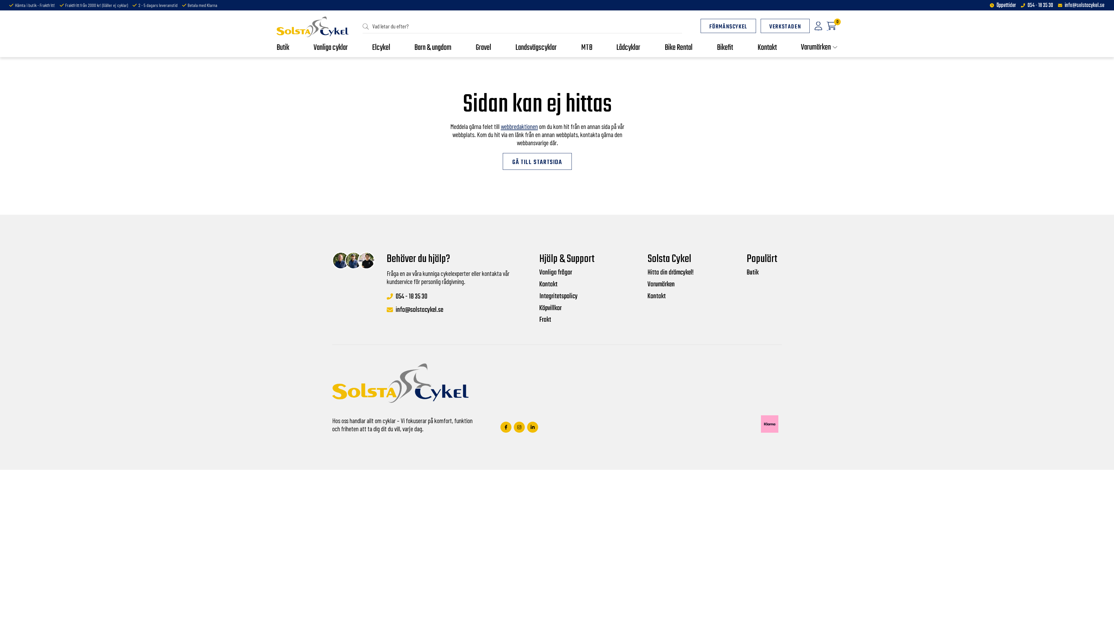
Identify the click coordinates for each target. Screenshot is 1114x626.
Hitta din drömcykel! (671, 272)
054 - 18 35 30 (1040, 5)
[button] (367, 26)
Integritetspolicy (558, 296)
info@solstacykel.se (1084, 5)
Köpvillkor (550, 308)
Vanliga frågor (555, 272)
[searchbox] (524, 26)
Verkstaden (785, 27)
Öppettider (1006, 5)
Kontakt (548, 284)
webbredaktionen (519, 126)
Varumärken (661, 284)
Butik (753, 272)
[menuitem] (522, 26)
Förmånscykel (728, 27)
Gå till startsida (537, 162)
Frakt (545, 319)
